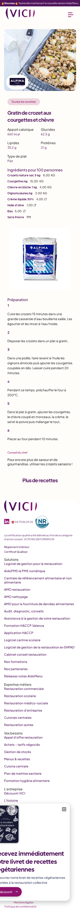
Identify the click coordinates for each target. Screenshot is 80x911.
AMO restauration (17, 589)
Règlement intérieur (17, 547)
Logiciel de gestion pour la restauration (33, 564)
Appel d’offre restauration (23, 737)
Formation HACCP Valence (24, 625)
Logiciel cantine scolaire (22, 640)
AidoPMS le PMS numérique (24, 571)
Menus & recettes (17, 759)
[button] (64, 809)
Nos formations (15, 662)
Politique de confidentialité (20, 906)
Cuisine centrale (16, 766)
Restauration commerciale (24, 689)
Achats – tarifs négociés (22, 744)
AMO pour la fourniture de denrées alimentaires (39, 604)
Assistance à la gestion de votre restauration (37, 618)
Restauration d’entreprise (23, 710)
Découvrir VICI (14, 793)
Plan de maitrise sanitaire (22, 773)
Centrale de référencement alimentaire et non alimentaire (38, 580)
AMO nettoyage (16, 597)
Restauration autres (18, 725)
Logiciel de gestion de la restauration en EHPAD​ (39, 647)
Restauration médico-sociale (26, 703)
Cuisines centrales (18, 717)
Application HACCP (18, 633)
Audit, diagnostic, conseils (24, 611)
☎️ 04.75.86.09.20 (22, 521)
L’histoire (11, 800)
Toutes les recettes (23, 101)
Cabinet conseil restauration (25, 654)
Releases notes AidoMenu (23, 676)
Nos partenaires (16, 669)
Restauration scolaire (20, 696)
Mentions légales (23, 902)
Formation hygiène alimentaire (27, 781)
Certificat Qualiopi (15, 551)
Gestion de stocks (17, 752)
